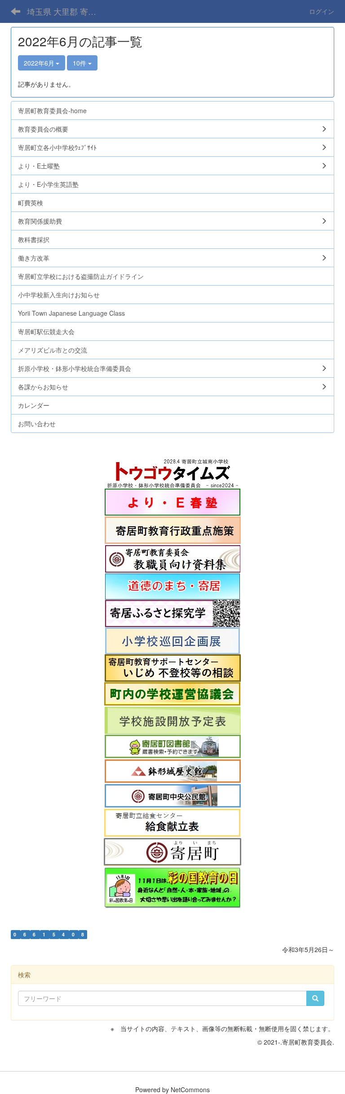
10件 (80, 62)
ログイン (321, 11)
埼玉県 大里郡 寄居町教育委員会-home (65, 11)
